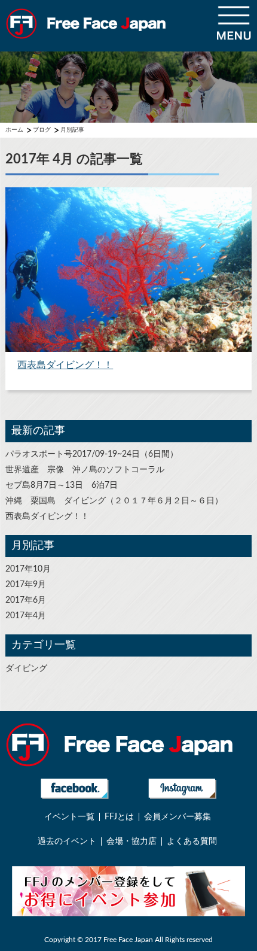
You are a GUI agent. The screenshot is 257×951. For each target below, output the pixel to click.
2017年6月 (25, 600)
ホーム (14, 130)
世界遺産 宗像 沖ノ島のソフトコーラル (84, 470)
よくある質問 (192, 841)
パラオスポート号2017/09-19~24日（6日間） (91, 454)
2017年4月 (25, 616)
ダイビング (26, 668)
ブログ (42, 130)
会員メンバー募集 (177, 817)
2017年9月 (25, 585)
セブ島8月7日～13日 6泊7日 (61, 485)
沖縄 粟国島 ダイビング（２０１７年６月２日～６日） (114, 501)
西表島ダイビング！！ (47, 516)
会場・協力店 (131, 841)
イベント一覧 (69, 817)
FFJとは (119, 817)
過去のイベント (67, 841)
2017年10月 (28, 569)
